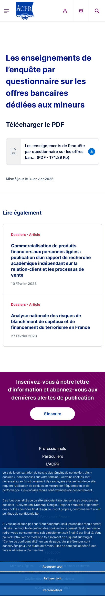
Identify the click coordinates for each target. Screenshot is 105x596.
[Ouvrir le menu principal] (6, 11)
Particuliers (52, 456)
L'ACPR (52, 464)
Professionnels (52, 448)
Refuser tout (53, 578)
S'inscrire (52, 413)
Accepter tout (52, 566)
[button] (97, 11)
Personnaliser (52, 590)
